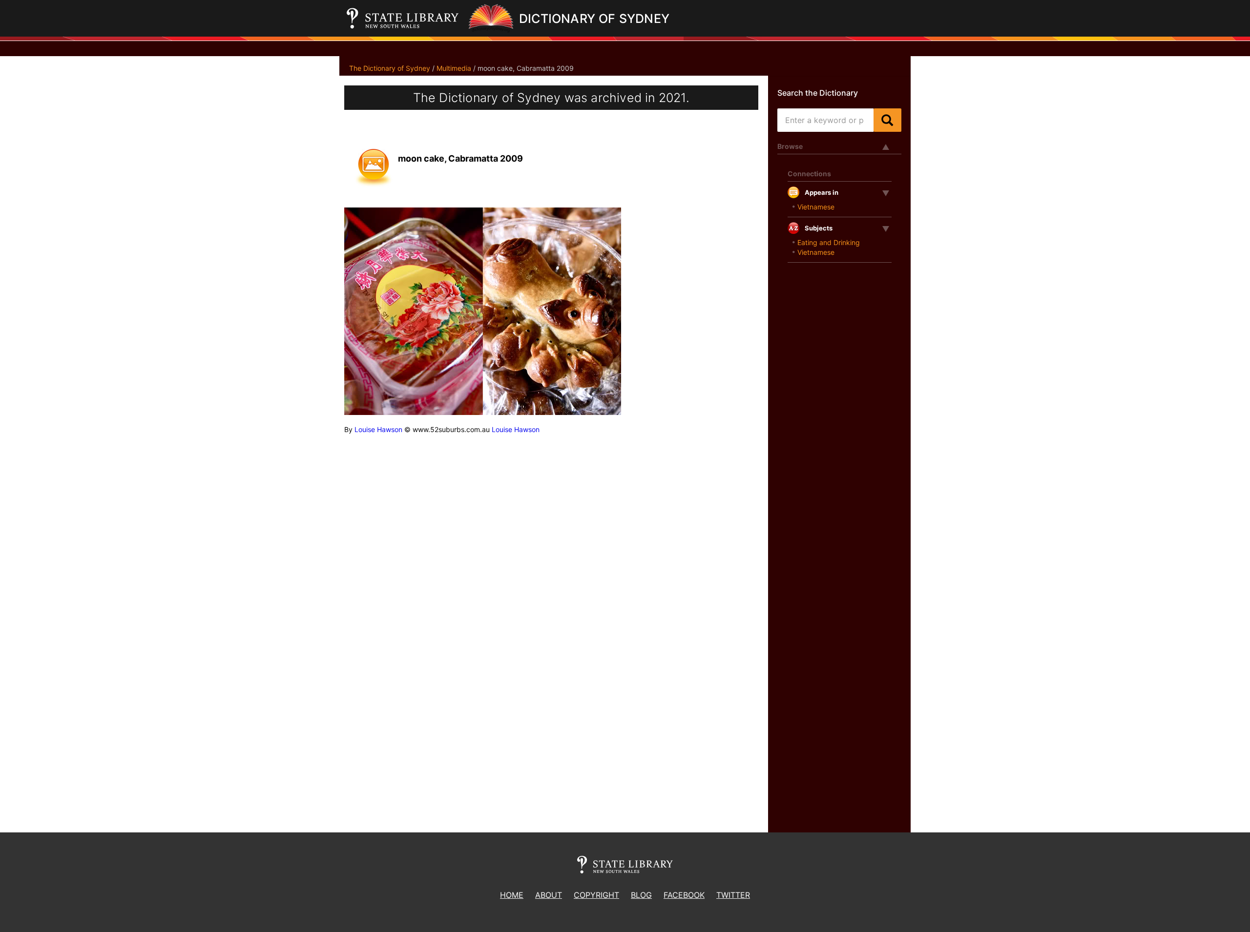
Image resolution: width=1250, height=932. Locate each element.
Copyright (596, 895)
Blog (641, 895)
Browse (790, 146)
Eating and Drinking (828, 242)
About (548, 895)
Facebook (684, 895)
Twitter (733, 895)
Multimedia (454, 68)
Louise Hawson (378, 429)
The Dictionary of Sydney (389, 68)
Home (511, 895)
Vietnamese (815, 207)
